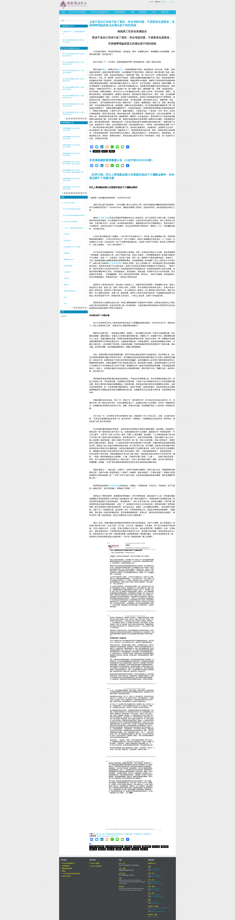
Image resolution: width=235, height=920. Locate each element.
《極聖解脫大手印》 (69, 259)
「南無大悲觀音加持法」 (70, 291)
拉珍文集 (64, 316)
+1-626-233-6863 (154, 868)
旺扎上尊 (156, 846)
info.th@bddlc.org (155, 903)
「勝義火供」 (67, 284)
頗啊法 (103, 69)
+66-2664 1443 (154, 901)
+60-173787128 (154, 908)
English (163, 1)
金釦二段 (144, 849)
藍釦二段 (111, 849)
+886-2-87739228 (154, 875)
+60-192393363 (154, 916)
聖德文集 (165, 12)
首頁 (63, 12)
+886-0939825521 (154, 881)
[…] (91, 142)
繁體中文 (157, 1)
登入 (172, 1)
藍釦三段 (102, 849)
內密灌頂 (137, 846)
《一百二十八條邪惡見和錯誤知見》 (74, 228)
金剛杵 (118, 849)
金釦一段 (127, 849)
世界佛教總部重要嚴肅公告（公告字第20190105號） (121, 160)
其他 (154, 12)
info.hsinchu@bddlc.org (157, 896)
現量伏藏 (97, 151)
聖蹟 (132, 12)
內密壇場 (128, 846)
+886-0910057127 (154, 888)
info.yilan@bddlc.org (156, 890)
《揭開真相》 (67, 253)
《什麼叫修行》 (67, 240)
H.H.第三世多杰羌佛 (77, 12)
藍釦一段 (93, 849)
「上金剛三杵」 (67, 272)
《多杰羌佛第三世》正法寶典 (71, 247)
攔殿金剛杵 (146, 846)
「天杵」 (65, 303)
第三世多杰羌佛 (103, 218)
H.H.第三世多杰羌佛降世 (114, 846)
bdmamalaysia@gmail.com (158, 911)
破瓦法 (120, 69)
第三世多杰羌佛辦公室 (100, 12)
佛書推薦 (143, 12)
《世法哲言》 (67, 234)
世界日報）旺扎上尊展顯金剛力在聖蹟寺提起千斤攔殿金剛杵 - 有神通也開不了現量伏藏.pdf (123, 834)
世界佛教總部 (120, 12)
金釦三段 (135, 849)
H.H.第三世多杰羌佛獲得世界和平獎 (74, 215)
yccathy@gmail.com (156, 870)
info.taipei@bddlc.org (156, 876)
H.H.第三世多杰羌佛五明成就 (71, 209)
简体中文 (151, 1)
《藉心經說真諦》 (68, 266)
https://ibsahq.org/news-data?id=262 (108, 836)
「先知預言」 (67, 278)
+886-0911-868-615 (155, 895)
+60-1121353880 (163, 908)
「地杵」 (65, 297)
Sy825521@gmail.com (157, 883)
